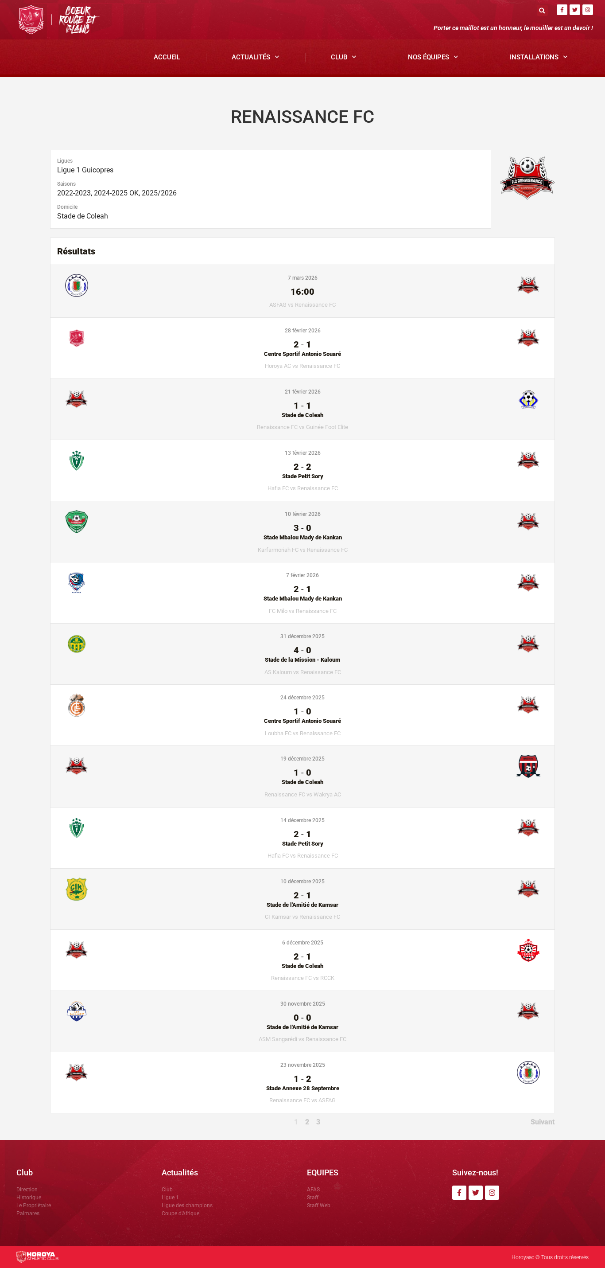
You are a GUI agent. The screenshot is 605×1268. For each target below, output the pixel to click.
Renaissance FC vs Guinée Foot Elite (302, 427)
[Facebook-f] (562, 9)
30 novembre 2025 (302, 1004)
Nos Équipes (428, 57)
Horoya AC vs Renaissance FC (302, 366)
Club (339, 57)
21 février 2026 (303, 392)
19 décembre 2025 (302, 759)
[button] (542, 10)
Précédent (66, 1122)
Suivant (543, 1122)
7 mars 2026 (303, 278)
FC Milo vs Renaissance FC (303, 611)
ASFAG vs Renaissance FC (302, 304)
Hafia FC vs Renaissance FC (303, 488)
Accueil (167, 57)
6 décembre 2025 (302, 943)
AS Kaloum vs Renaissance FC (302, 672)
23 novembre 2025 (302, 1065)
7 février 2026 (302, 575)
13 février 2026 (303, 453)
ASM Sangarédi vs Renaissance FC (302, 1039)
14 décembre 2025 (302, 820)
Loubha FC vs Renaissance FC (303, 733)
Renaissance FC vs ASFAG (302, 1100)
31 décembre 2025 (302, 636)
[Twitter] (575, 9)
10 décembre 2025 (302, 881)
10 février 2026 (303, 514)
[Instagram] (587, 9)
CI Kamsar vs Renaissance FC (302, 916)
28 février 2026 (303, 331)
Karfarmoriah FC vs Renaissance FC (303, 549)
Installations (534, 57)
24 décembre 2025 (302, 697)
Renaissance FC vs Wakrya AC (302, 794)
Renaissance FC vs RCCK (302, 978)
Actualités (251, 57)
